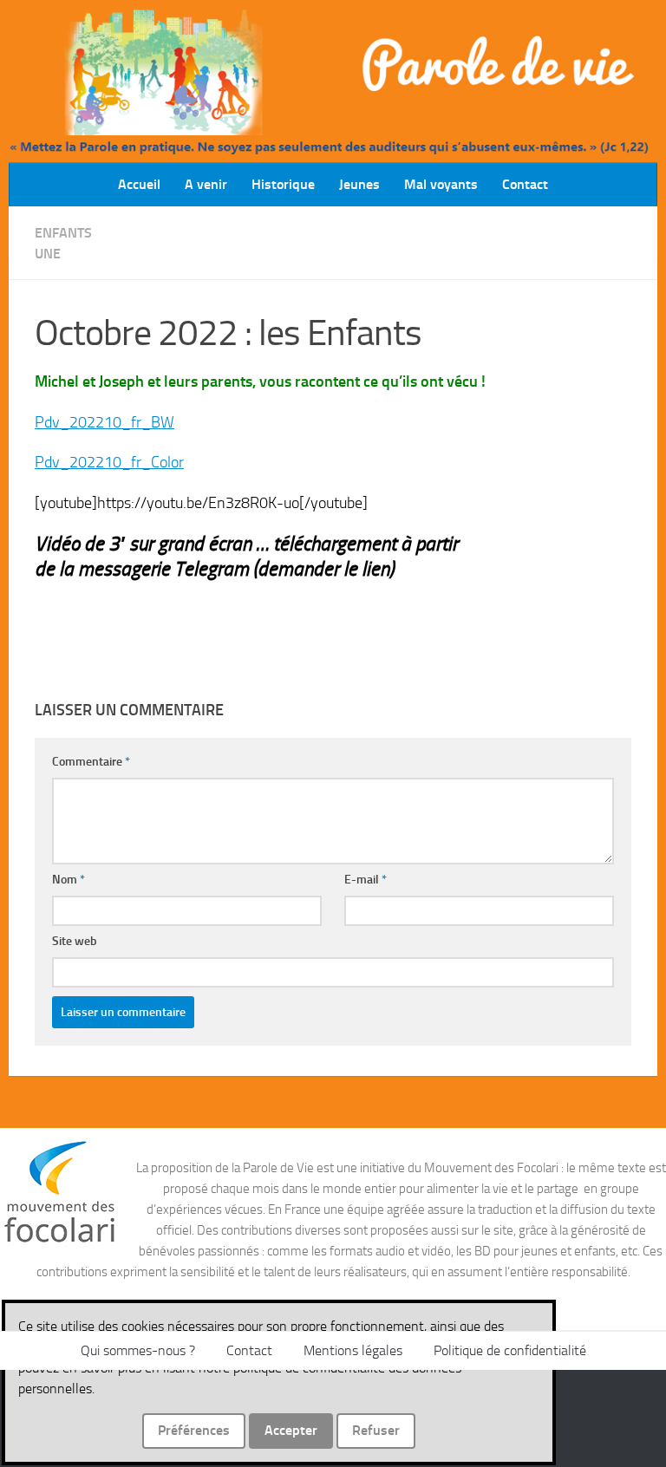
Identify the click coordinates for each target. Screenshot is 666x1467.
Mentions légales (353, 1350)
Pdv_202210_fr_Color (109, 462)
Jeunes (359, 184)
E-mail (365, 879)
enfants (63, 233)
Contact (525, 184)
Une (48, 253)
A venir (206, 184)
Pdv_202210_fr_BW (104, 422)
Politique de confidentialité (510, 1350)
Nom (68, 879)
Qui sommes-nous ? (138, 1350)
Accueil (139, 184)
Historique (283, 184)
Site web (74, 941)
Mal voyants (441, 184)
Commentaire (91, 761)
